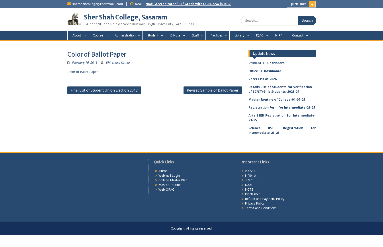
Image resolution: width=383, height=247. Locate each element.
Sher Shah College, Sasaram (125, 17)
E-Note (175, 35)
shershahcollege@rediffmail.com (97, 4)
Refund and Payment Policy (264, 199)
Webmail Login (169, 175)
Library (239, 35)
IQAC (259, 35)
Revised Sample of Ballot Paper (212, 90)
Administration (125, 35)
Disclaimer (252, 194)
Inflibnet (250, 175)
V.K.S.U (250, 171)
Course (98, 35)
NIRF (278, 35)
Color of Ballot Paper (82, 72)
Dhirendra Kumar (118, 62)
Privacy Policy (254, 203)
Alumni (163, 171)
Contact (297, 35)
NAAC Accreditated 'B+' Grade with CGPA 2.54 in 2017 (188, 4)
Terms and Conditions (261, 208)
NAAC (249, 185)
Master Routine (169, 185)
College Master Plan (172, 180)
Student (152, 35)
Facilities (217, 35)
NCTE (249, 189)
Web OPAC (166, 189)
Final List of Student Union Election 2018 (104, 90)
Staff (195, 35)
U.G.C (249, 180)
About (76, 35)
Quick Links (297, 4)
